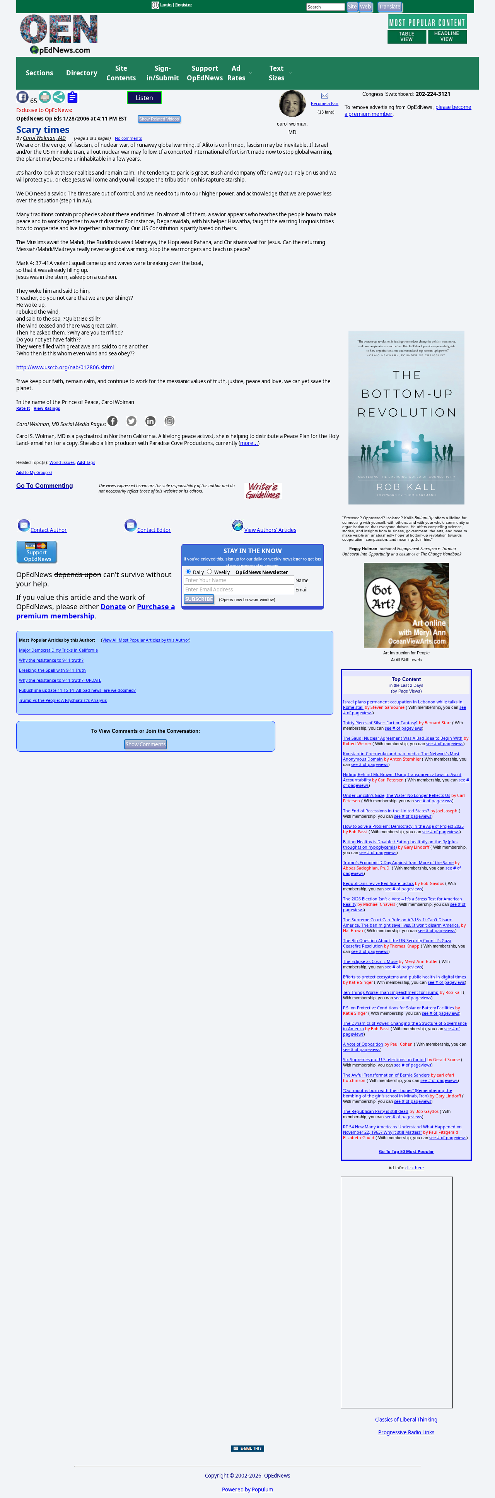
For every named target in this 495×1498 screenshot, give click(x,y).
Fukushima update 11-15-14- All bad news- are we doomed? (77, 690)
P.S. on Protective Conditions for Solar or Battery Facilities (398, 1008)
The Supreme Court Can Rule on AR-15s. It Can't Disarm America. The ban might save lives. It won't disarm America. (401, 922)
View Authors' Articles (270, 530)
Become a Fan (324, 103)
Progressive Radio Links (406, 1432)
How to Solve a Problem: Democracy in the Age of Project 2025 (403, 826)
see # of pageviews (403, 728)
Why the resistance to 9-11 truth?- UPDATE (60, 680)
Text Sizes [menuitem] (276, 73)
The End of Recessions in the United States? (386, 811)
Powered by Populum (247, 1489)
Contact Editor (154, 530)
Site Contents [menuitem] (121, 73)
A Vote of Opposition (363, 1044)
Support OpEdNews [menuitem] (202, 73)
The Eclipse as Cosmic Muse (370, 961)
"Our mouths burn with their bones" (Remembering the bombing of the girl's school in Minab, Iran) (397, 1093)
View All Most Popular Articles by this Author (145, 640)
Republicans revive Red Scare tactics (378, 883)
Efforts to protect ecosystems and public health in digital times (404, 977)
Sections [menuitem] (39, 72)
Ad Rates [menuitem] (236, 73)
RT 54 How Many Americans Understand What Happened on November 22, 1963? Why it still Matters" (402, 1129)
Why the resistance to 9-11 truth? (51, 660)
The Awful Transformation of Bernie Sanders (386, 1075)
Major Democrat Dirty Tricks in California (58, 650)
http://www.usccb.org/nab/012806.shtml (65, 367)
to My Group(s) (34, 472)
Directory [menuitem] (81, 72)
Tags (86, 462)
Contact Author (49, 530)
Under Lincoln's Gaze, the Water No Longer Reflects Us (396, 795)
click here (414, 1167)
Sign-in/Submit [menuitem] (162, 73)
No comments (128, 138)
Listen (144, 97)
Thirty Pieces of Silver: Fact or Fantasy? (380, 722)
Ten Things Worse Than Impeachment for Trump (391, 992)
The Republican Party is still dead (375, 1111)
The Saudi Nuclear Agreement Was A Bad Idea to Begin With (403, 738)
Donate (113, 606)
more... (249, 443)
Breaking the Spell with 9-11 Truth (52, 670)
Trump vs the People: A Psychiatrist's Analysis (63, 700)
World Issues (62, 462)
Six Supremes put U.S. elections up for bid (384, 1059)
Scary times (43, 129)
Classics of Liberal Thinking (406, 1419)
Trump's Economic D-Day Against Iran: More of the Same (398, 862)
